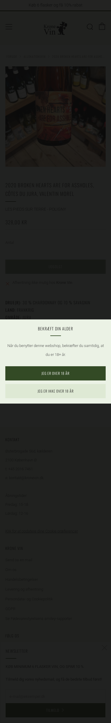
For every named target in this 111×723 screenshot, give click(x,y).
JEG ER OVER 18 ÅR (55, 373)
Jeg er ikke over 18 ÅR (56, 391)
